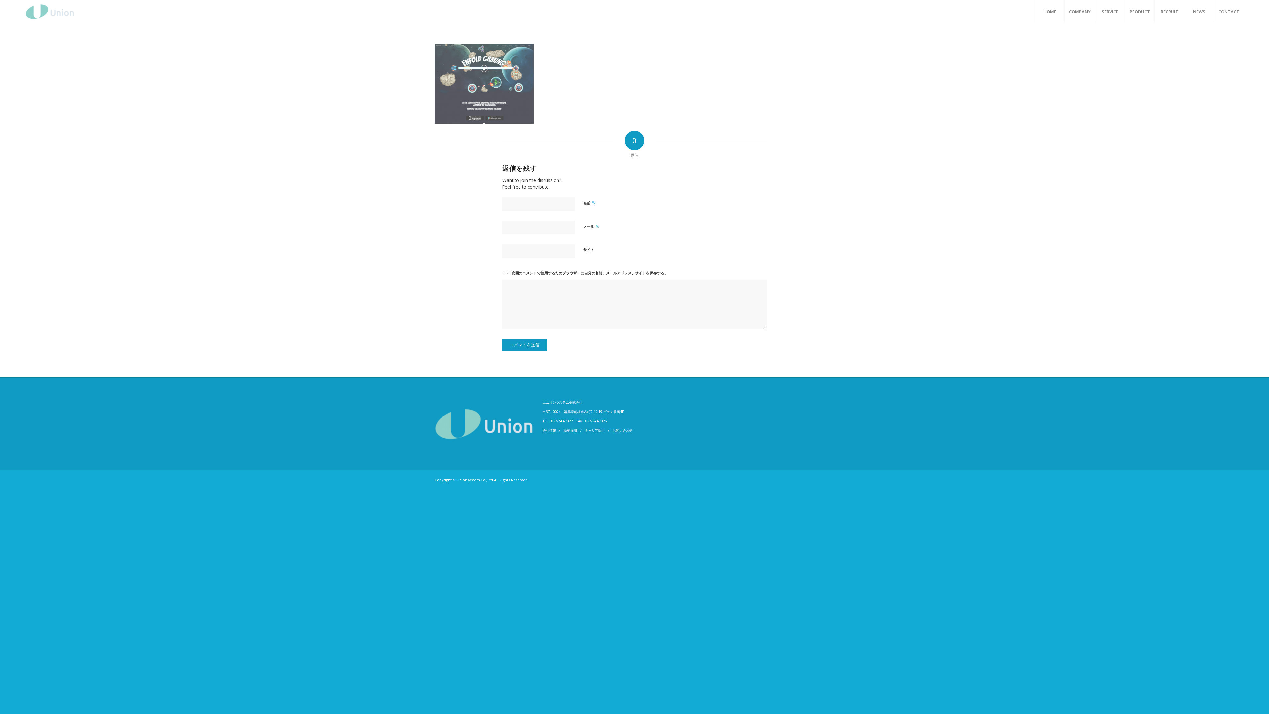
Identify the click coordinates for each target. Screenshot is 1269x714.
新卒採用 (570, 430)
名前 (589, 203)
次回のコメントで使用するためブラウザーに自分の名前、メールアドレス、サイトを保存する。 (590, 272)
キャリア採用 (595, 430)
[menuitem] (1049, 11)
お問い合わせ (623, 430)
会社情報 (549, 430)
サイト (588, 249)
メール (591, 226)
